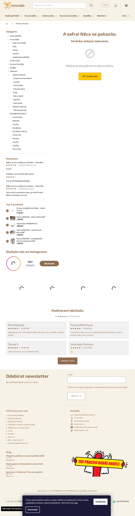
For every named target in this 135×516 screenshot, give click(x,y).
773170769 (78, 418)
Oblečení (13, 71)
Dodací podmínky (15, 418)
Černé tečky (17, 117)
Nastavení (33, 509)
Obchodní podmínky (16, 415)
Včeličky (16, 145)
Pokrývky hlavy (19, 89)
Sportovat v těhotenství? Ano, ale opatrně (24, 472)
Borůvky (16, 138)
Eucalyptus (17, 128)
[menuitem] (13, 16)
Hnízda (15, 50)
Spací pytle (17, 103)
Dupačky (16, 99)
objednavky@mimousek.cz (84, 415)
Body (15, 92)
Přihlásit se (76, 396)
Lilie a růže (17, 149)
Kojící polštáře (15, 36)
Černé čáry (17, 135)
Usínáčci (16, 53)
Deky (15, 46)
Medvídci (16, 121)
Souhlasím (100, 501)
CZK (104, 5)
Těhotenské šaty (20, 110)
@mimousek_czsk (81, 430)
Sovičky (16, 124)
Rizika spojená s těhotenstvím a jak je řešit (24, 464)
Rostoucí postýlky (17, 64)
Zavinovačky (15, 60)
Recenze (11, 437)
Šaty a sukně (18, 96)
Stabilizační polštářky (21, 57)
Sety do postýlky (19, 43)
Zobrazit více (68, 360)
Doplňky (13, 68)
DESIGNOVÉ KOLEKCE (18, 113)
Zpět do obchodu (90, 76)
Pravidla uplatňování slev (18, 443)
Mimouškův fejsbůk (81, 421)
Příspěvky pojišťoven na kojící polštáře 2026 (25, 456)
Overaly (16, 82)
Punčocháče (18, 85)
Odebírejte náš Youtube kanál (85, 427)
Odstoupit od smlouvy (12, 508)
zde (76, 502)
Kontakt (11, 434)
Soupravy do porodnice (22, 78)
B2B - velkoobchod (15, 440)
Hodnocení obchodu (67, 310)
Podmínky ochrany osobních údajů (21, 424)
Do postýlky (14, 39)
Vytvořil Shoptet (122, 501)
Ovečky (16, 142)
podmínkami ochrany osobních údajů (110, 387)
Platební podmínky (15, 421)
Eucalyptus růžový (20, 131)
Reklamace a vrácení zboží (18, 428)
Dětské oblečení (19, 75)
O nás (10, 431)
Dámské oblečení (19, 106)
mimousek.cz (79, 424)
